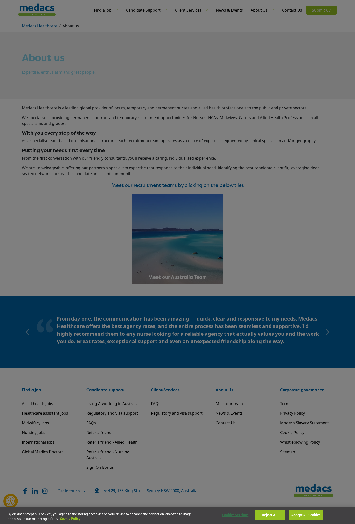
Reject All (269, 515)
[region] (177, 515)
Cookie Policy (70, 519)
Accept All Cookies (305, 515)
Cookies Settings (235, 515)
